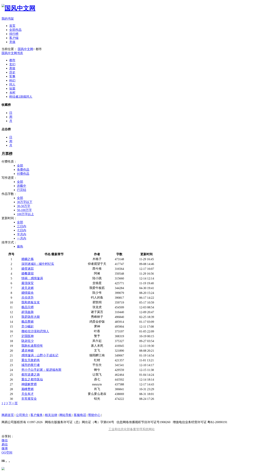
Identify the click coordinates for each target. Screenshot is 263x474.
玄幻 (12, 64)
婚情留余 (27, 292)
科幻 (12, 80)
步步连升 (27, 297)
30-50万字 (23, 206)
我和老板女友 (30, 302)
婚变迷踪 (27, 268)
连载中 (21, 185)
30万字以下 (24, 202)
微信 (5, 440)
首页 (12, 25)
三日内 (21, 226)
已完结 (21, 189)
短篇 (12, 88)
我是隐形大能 (30, 316)
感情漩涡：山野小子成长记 (39, 355)
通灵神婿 (27, 350)
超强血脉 (27, 312)
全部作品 (15, 29)
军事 (12, 76)
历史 (12, 72)
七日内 (21, 230)
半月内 (21, 234)
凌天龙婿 (27, 287)
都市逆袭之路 (30, 374)
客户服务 (36, 415)
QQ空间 (7, 452)
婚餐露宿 (27, 273)
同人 (12, 84)
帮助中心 (94, 415)
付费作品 (23, 173)
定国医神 (27, 336)
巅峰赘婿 (27, 389)
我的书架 (8, 18)
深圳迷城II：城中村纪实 (37, 263)
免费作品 (23, 169)
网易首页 (8, 415)
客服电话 (80, 415)
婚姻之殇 (27, 259)
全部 (20, 165)
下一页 (13, 403)
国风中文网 (25, 49)
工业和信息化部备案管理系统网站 (131, 429)
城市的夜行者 (30, 365)
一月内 (21, 238)
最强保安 (27, 283)
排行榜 (13, 33)
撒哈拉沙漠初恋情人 (35, 331)
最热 (20, 246)
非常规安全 (29, 398)
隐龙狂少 (27, 340)
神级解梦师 (29, 384)
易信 (5, 444)
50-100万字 (24, 210)
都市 (12, 60)
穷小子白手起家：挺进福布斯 (41, 369)
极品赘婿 (27, 321)
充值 (12, 42)
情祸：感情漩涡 (32, 278)
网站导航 (65, 415)
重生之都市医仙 (32, 379)
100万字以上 (25, 214)
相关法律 (51, 415)
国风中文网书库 (12, 53)
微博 (5, 448)
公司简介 (22, 415)
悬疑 (12, 68)
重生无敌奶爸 (30, 360)
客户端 (13, 37)
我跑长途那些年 (32, 345)
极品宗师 (27, 307)
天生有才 (27, 393)
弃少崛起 (27, 326)
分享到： (8, 436)
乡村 (12, 92)
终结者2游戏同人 (20, 96)
